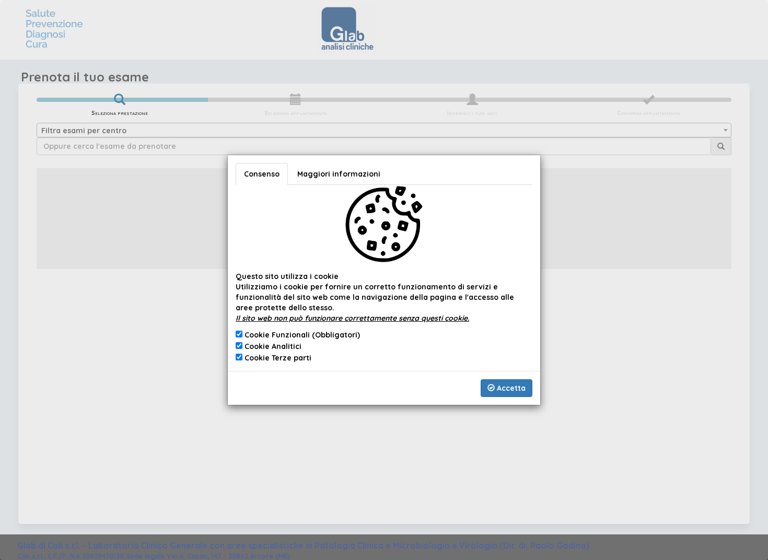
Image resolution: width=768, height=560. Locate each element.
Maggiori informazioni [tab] (338, 174)
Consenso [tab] (262, 174)
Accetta (510, 388)
